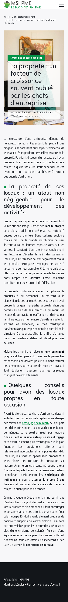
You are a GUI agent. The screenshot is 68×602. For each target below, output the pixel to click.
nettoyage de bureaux (35, 423)
